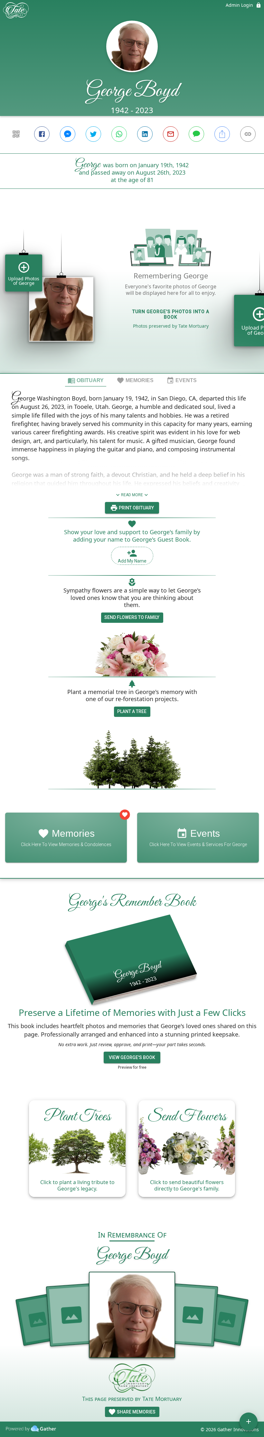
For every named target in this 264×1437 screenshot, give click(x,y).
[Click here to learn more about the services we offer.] (132, 1378)
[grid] (132, 292)
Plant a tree (131, 711)
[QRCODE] (16, 134)
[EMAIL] (170, 134)
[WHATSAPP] (119, 134)
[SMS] (196, 134)
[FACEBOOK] (42, 134)
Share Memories (136, 1411)
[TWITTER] (93, 134)
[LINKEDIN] (145, 134)
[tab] (85, 380)
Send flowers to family (131, 617)
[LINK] (248, 134)
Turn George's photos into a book (170, 314)
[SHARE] (222, 134)
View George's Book (132, 1057)
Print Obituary (136, 507)
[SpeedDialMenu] (249, 1422)
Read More (132, 495)
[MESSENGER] (67, 134)
